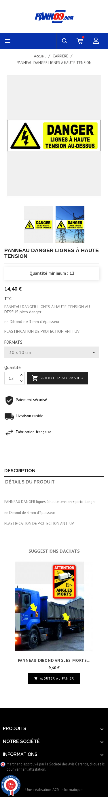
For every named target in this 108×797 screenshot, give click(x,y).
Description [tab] (19, 470)
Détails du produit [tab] (30, 482)
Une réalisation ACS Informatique (54, 789)
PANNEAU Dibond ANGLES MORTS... (54, 660)
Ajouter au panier (58, 378)
